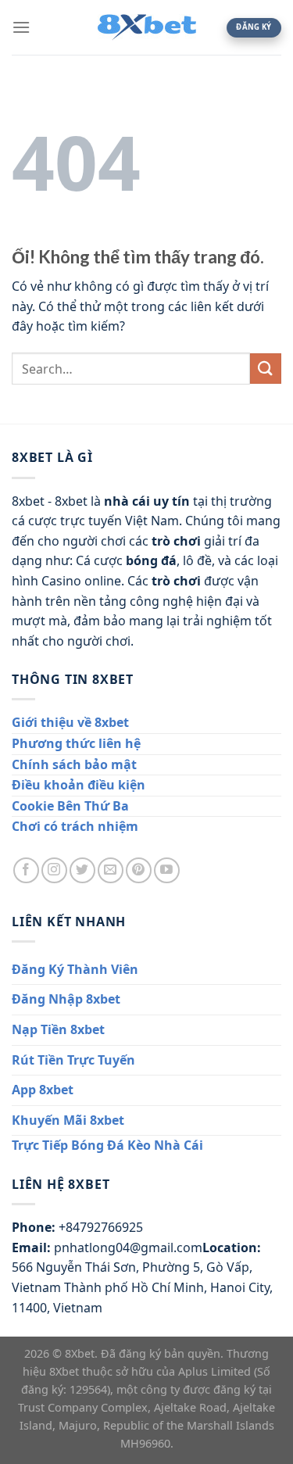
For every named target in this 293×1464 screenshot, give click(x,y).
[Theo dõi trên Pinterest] (139, 870)
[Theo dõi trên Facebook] (26, 870)
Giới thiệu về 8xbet (70, 722)
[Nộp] (265, 368)
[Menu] (21, 27)
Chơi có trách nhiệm (75, 826)
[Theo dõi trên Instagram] (54, 870)
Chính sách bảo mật (74, 764)
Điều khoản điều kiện (78, 784)
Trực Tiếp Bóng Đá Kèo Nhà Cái (107, 1145)
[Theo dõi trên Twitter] (82, 870)
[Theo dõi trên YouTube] (167, 870)
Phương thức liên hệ (76, 743)
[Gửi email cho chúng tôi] (110, 870)
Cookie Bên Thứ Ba (70, 805)
